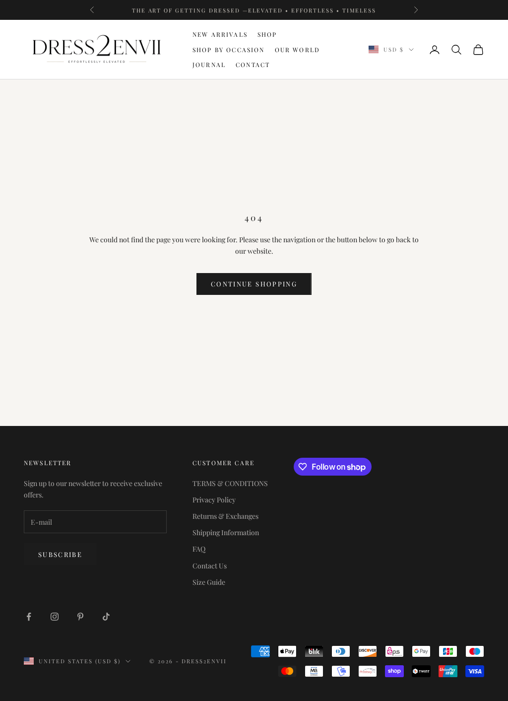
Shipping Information (225, 532)
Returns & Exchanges (225, 516)
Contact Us (209, 565)
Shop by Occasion (228, 50)
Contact (253, 65)
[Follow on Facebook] (29, 617)
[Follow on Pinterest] (80, 617)
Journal (209, 65)
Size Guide (208, 582)
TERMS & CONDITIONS (230, 483)
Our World (297, 50)
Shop (267, 34)
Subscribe (60, 554)
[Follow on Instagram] (55, 617)
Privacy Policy (214, 499)
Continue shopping (254, 284)
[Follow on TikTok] (106, 617)
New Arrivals (220, 34)
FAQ (198, 549)
